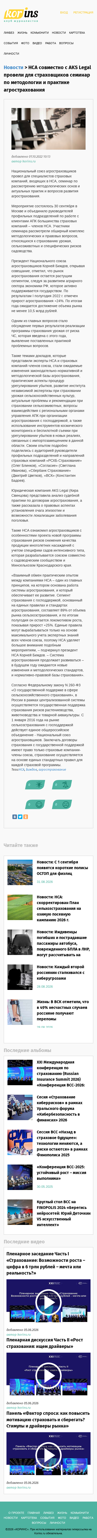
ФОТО (25, 43)
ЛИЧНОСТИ (11, 54)
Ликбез (9, 33)
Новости (59, 33)
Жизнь (22, 33)
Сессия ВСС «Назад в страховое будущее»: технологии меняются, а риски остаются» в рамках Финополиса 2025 (62, 1143)
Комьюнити (40, 33)
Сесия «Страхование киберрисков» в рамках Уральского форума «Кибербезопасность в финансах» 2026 (59, 1108)
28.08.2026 (45, 987)
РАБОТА (50, 43)
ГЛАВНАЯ (34, 1513)
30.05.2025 (45, 1187)
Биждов (31, 769)
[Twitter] (20, 817)
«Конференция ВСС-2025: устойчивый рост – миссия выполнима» (61, 1173)
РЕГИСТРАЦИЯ (83, 12)
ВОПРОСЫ (66, 43)
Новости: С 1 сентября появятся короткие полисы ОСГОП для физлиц (62, 868)
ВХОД (64, 12)
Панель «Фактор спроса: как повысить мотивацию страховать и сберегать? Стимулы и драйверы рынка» (48, 1420)
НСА (21, 769)
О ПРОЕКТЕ (16, 1513)
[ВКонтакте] (14, 817)
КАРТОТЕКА (77, 33)
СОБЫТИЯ (11, 43)
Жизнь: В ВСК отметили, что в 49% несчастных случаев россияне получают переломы (63, 1010)
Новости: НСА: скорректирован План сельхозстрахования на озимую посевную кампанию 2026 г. (59, 908)
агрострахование (52, 769)
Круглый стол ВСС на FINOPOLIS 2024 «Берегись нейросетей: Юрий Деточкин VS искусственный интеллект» (64, 1213)
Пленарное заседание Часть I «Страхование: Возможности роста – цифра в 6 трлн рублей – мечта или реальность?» (45, 1264)
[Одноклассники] (25, 817)
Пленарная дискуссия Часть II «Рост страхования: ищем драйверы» (44, 1343)
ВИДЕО (37, 43)
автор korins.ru (23, 161)
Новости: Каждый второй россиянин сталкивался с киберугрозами (61, 973)
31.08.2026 (45, 882)
